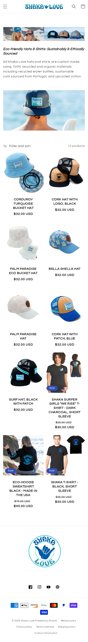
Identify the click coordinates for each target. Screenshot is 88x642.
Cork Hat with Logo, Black (65, 201)
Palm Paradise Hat (23, 336)
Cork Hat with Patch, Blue (65, 336)
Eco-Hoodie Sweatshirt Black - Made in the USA (23, 488)
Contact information (45, 633)
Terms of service (45, 627)
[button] (5, 6)
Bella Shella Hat (65, 268)
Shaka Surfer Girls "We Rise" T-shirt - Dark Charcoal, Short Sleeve (65, 408)
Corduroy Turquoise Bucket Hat (23, 204)
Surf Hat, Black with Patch (23, 401)
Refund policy (68, 621)
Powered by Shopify (46, 621)
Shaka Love (27, 621)
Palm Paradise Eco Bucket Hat (23, 271)
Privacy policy (24, 627)
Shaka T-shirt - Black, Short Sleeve (64, 486)
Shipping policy (66, 627)
